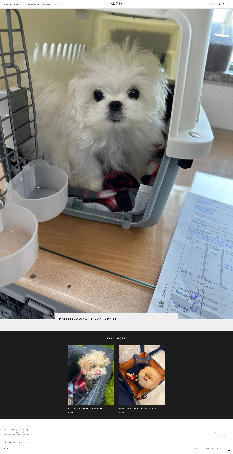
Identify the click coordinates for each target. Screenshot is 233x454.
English (211, 4)
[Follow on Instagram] (5, 442)
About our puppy (220, 436)
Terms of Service (219, 433)
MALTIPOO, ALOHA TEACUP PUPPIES (85, 408)
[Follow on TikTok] (24, 442)
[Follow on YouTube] (19, 442)
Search (217, 430)
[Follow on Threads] (10, 442)
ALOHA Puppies (19, 4)
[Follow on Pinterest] (15, 442)
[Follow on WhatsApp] (29, 442)
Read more (71, 412)
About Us (7, 4)
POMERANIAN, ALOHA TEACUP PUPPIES (137, 408)
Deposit (58, 4)
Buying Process (33, 4)
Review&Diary (47, 4)
